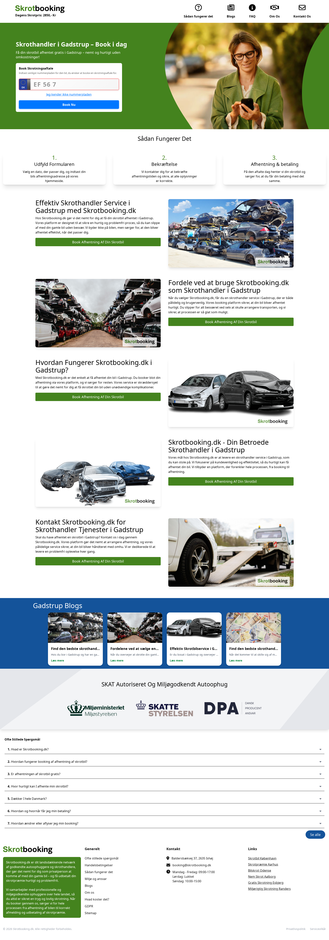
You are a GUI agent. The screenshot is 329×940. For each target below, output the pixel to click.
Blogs (89, 886)
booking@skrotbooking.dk (191, 865)
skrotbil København (262, 858)
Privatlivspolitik (295, 929)
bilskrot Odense (259, 870)
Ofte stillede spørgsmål (101, 858)
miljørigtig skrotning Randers (269, 889)
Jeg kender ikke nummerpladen (69, 94)
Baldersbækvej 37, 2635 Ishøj (192, 858)
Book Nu (69, 105)
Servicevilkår (318, 929)
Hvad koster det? (97, 899)
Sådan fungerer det (99, 872)
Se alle (315, 834)
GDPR (89, 906)
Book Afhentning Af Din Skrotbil (98, 242)
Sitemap (91, 913)
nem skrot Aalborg (262, 876)
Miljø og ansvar (96, 879)
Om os (89, 892)
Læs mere (57, 660)
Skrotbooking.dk (23, 929)
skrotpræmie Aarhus (263, 864)
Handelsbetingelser (99, 865)
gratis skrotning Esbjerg (265, 883)
